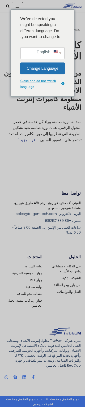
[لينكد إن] (24, 377)
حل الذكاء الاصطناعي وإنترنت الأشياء (66, 269)
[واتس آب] (6, 377)
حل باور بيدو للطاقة (67, 285)
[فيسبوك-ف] (33, 377)
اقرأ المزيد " (27, 140)
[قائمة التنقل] (17, 6)
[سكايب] (15, 377)
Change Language (42, 68)
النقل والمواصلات (69, 291)
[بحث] (7, 6)
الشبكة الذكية (71, 278)
